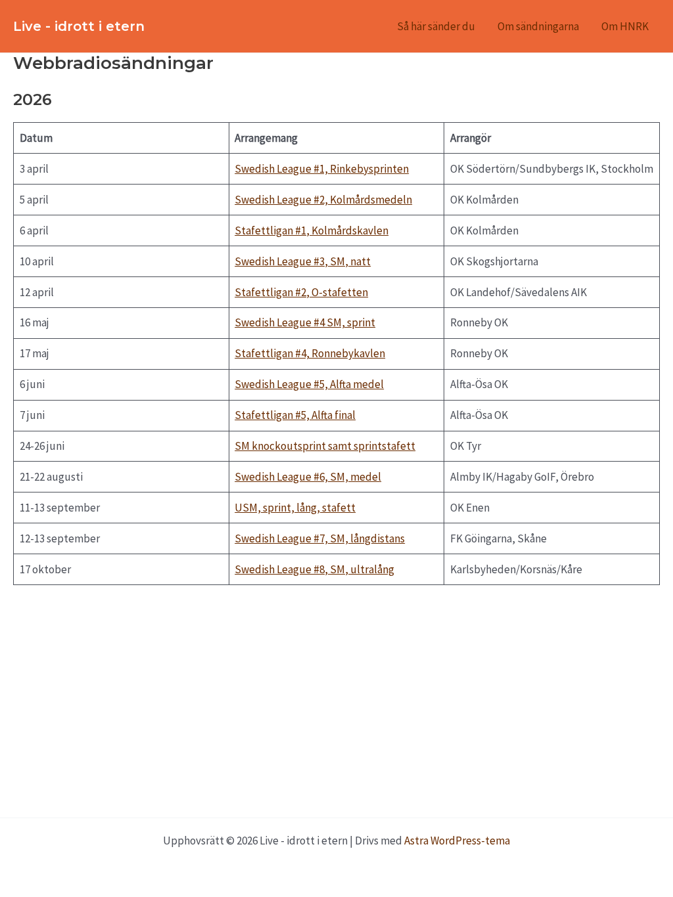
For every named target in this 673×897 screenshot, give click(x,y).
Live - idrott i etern (79, 26)
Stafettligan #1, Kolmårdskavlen (311, 230)
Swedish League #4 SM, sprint (305, 322)
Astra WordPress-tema (457, 840)
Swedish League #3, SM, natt (303, 261)
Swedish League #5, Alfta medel (309, 384)
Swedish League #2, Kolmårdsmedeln (323, 199)
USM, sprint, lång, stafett (295, 507)
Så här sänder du (436, 26)
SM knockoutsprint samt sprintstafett (325, 446)
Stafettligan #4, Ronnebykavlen (310, 353)
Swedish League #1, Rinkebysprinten (322, 169)
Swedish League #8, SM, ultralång (314, 569)
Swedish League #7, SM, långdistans (320, 538)
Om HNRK (625, 26)
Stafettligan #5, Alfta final (295, 415)
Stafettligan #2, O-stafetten (301, 292)
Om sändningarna (538, 26)
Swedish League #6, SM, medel (308, 477)
